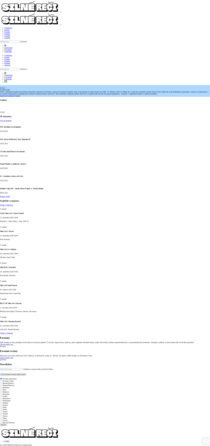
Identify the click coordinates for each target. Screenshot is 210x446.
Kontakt (7, 36)
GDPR (6, 441)
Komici (7, 30)
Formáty (7, 32)
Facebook (10, 96)
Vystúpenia (8, 28)
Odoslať (3, 425)
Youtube (17, 96)
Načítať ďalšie (5, 196)
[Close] (61, 24)
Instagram (3, 96)
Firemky (7, 34)
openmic (7, 38)
